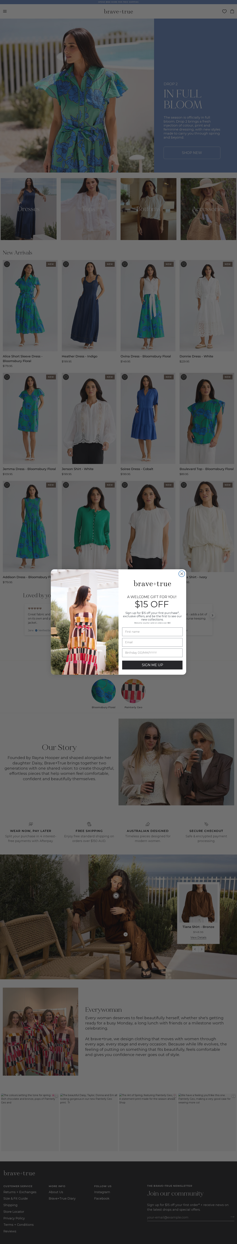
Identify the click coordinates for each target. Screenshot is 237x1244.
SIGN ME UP (152, 665)
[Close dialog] (182, 574)
